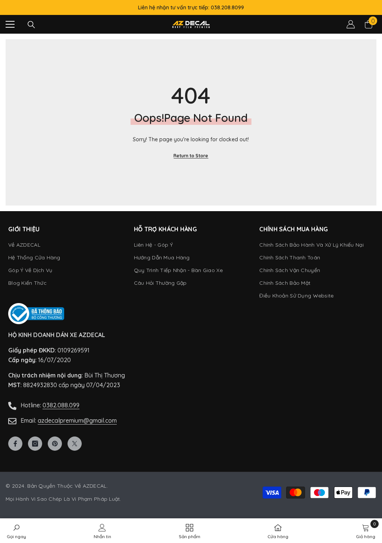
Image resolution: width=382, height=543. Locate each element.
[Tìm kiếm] (31, 24)
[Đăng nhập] (351, 24)
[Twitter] (75, 443)
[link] (365, 531)
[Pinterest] (55, 443)
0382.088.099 (61, 405)
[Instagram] (35, 443)
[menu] (10, 24)
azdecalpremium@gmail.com (77, 420)
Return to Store (190, 155)
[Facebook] (15, 443)
